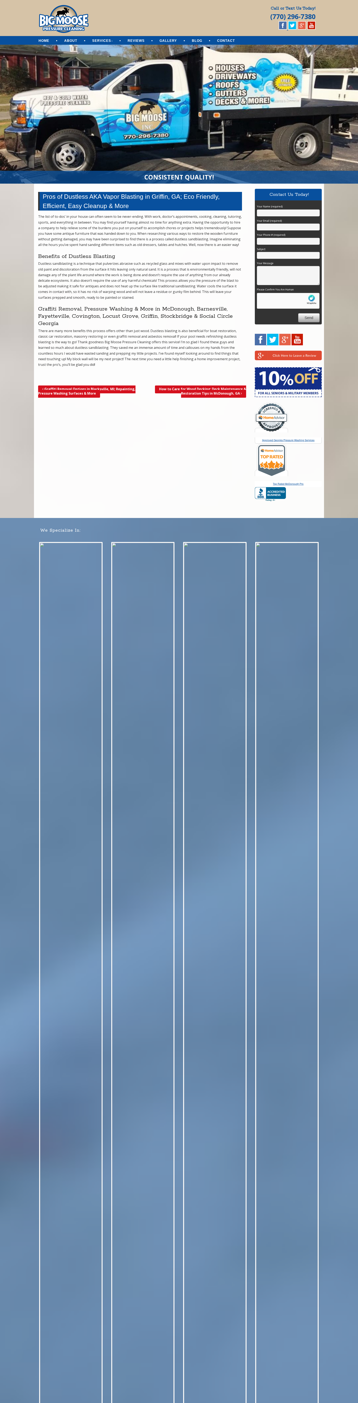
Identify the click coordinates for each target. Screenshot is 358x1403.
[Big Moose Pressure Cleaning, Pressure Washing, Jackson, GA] (270, 494)
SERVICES (101, 40)
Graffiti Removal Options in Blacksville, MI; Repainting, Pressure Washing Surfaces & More (86, 391)
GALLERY (168, 40)
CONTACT (226, 40)
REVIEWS (136, 40)
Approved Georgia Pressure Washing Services (288, 440)
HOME (44, 40)
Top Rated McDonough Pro (288, 483)
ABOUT (70, 40)
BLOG (197, 40)
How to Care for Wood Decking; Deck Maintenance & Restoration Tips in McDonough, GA (202, 391)
